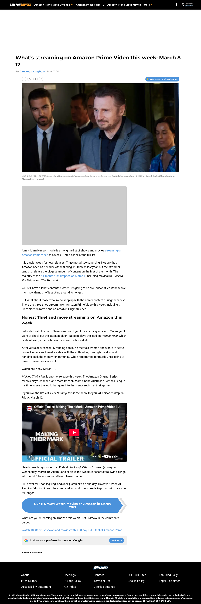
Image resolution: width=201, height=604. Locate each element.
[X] (183, 4)
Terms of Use (102, 581)
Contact (99, 575)
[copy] (41, 79)
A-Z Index (70, 586)
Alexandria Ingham (32, 71)
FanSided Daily (168, 575)
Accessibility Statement (36, 586)
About (25, 575)
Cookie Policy (136, 581)
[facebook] (176, 4)
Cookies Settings (104, 586)
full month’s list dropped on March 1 (62, 276)
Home (25, 552)
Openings (70, 575)
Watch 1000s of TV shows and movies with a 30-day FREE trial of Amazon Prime (72, 530)
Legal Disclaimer (169, 581)
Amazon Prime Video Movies (124, 4)
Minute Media (22, 595)
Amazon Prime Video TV (90, 4)
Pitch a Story (29, 581)
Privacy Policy (72, 581)
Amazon (37, 552)
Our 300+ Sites (137, 575)
